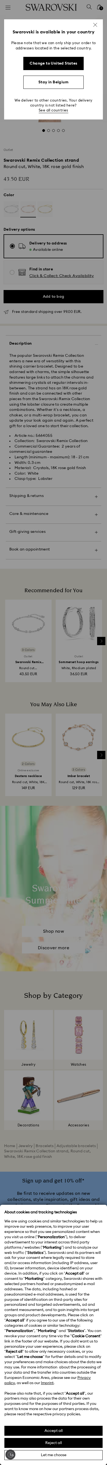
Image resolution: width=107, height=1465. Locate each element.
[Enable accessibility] (10, 1454)
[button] (95, 25)
